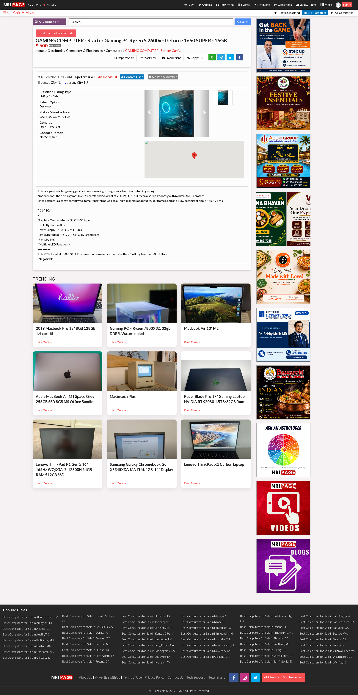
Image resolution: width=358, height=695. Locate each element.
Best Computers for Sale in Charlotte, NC (28, 651)
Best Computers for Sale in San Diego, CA (324, 616)
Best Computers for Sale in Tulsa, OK (321, 645)
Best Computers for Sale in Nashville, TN (205, 639)
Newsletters (216, 677)
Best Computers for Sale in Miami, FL (203, 622)
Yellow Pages (307, 4)
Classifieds (284, 4)
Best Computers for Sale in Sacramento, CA (266, 655)
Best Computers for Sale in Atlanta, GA (27, 628)
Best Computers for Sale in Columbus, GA (87, 626)
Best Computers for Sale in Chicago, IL (26, 657)
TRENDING (44, 278)
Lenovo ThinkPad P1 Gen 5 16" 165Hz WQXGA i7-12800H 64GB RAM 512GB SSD (64, 469)
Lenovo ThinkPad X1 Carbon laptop (214, 464)
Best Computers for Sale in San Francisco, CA (327, 622)
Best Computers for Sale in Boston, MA (27, 646)
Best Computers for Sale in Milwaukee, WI (206, 627)
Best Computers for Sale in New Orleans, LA (208, 645)
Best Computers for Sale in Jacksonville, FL (147, 627)
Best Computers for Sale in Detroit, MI (85, 644)
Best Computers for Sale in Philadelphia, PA (266, 632)
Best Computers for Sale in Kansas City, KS (148, 633)
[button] (149, 113)
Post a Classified (289, 12)
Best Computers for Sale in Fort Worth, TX (88, 655)
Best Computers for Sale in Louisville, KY (146, 656)
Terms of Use (132, 677)
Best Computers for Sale (56, 33)
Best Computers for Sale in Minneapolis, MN (207, 633)
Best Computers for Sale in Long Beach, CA (148, 645)
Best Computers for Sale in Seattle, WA (323, 633)
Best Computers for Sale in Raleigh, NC (264, 650)
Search (244, 21)
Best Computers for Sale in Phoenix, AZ (264, 638)
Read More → (44, 341)
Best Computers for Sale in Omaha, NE (263, 626)
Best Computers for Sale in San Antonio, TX (266, 661)
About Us (85, 677)
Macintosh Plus (123, 396)
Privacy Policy (154, 677)
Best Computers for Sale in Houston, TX (146, 616)
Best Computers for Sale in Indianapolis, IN (147, 622)
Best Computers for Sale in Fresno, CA (85, 661)
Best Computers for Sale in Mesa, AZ (203, 616)
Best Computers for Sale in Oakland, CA (205, 656)
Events (245, 4)
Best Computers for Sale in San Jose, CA (324, 627)
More (328, 4)
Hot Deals (263, 4)
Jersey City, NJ (51, 82)
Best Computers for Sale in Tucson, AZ (322, 639)
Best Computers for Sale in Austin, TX (26, 634)
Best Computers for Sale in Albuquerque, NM (30, 617)
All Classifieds (317, 12)
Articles (206, 4)
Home (40, 50)
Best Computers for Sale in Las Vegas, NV (147, 639)
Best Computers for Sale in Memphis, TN (146, 662)
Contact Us (175, 677)
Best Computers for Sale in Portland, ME (264, 644)
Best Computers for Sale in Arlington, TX (27, 622)
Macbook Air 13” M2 (201, 328)
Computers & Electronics (84, 50)
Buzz (190, 4)
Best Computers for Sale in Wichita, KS (323, 662)
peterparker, (86, 77)
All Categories (343, 12)
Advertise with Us (107, 677)
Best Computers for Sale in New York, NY (206, 650)
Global (50, 5)
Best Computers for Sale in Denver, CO (86, 638)
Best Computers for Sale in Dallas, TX (85, 632)
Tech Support (195, 677)
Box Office (226, 4)
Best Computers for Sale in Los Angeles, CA (148, 650)
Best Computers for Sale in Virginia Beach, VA (327, 650)
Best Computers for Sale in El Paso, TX (85, 650)
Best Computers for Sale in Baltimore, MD (28, 640)
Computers (114, 50)
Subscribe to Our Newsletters (285, 677)
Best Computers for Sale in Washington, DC (326, 656)
